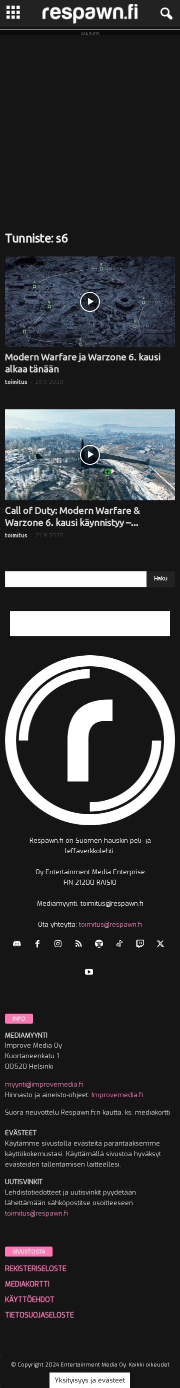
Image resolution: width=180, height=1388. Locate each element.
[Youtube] (90, 973)
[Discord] (19, 945)
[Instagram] (60, 945)
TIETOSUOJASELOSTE (39, 1315)
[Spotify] (101, 945)
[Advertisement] (90, 125)
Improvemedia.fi (117, 1095)
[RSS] (80, 945)
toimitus (16, 382)
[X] (161, 945)
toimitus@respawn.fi (110, 924)
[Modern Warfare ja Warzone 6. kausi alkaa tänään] (90, 301)
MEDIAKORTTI (27, 1284)
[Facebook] (40, 945)
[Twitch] (142, 945)
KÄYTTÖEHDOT (29, 1300)
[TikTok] (122, 945)
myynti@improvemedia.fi (44, 1084)
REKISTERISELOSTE (35, 1269)
